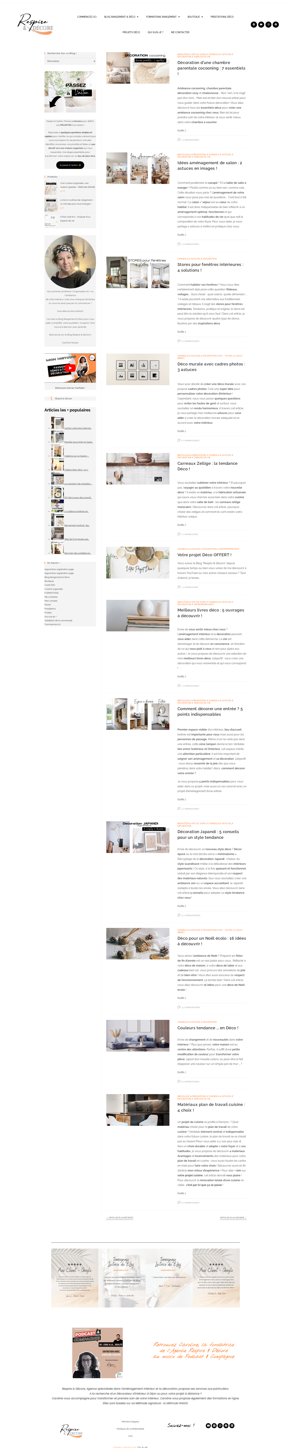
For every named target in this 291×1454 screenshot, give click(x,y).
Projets (48, 612)
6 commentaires (190, 441)
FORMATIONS (51, 593)
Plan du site (143, 1447)
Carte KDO (49, 585)
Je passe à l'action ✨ (70, 165)
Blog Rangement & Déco (119, 16)
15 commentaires (191, 1007)
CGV (130, 1436)
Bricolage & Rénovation (191, 154)
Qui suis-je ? (155, 32)
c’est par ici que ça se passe (204, 1185)
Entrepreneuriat (229, 549)
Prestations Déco (222, 16)
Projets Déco (131, 32)
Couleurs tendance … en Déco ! (207, 1027)
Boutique (194, 16)
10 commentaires (191, 915)
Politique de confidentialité (130, 1429)
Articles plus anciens (233, 1218)
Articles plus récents (119, 1218)
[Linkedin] (231, 1425)
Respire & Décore (63, 398)
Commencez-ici (86, 16)
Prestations (50, 608)
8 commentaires (190, 341)
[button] (55, 1278)
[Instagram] (268, 25)
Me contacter (180, 32)
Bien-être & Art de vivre (191, 54)
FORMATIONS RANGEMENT (161, 16)
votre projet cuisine (190, 1175)
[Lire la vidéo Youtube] (70, 367)
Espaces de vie (202, 57)
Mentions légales (130, 1421)
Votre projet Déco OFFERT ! (204, 554)
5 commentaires (190, 140)
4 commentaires (190, 244)
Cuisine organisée (53, 589)
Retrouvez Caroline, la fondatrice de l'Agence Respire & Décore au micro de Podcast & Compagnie (193, 1351)
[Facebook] (276, 25)
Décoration (184, 57)
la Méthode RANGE (175, 1403)
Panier (47, 604)
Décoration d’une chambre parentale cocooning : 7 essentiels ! (211, 68)
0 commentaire (190, 534)
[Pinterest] (254, 25)
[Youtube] (261, 25)
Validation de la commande (58, 620)
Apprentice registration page (59, 569)
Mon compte (50, 601)
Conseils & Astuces (219, 54)
